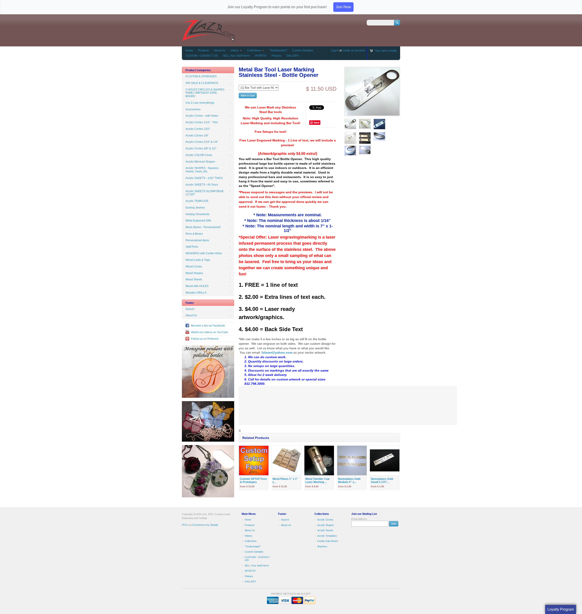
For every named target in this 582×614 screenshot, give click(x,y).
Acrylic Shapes (325, 525)
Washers (322, 546)
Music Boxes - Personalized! (203, 227)
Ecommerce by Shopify (205, 524)
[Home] (209, 39)
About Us (219, 50)
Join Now (343, 7)
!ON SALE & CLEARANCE (202, 83)
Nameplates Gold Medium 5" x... (349, 480)
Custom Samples (302, 50)
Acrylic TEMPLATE (197, 201)
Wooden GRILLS (196, 292)
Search (190, 309)
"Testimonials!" (278, 50)
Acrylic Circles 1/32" (198, 129)
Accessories (193, 109)
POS (184, 524)
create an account (354, 50)
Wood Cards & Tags (198, 260)
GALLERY (292, 55)
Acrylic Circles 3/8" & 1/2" (201, 148)
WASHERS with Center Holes (204, 253)
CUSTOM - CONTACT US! (202, 55)
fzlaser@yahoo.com (277, 352)
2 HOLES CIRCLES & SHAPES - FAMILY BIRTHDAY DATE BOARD (206, 93)
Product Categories (198, 70)
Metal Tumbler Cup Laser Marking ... (317, 480)
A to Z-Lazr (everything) (200, 102)
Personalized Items (197, 240)
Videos (234, 50)
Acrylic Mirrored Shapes (200, 161)
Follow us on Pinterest (204, 338)
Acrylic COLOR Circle (199, 155)
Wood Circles (194, 266)
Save (316, 122)
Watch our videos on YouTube (209, 332)
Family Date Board (327, 541)
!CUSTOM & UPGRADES (201, 76)
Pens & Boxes (194, 233)
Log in (335, 50)
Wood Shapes (194, 273)
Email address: (359, 519)
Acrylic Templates (327, 535)
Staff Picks (192, 246)
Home (189, 50)
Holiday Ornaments (197, 214)
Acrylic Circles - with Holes (202, 115)
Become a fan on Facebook (208, 325)
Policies (276, 55)
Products (203, 50)
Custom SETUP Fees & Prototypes (253, 480)
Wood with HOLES (197, 286)
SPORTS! (260, 55)
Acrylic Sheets (325, 530)
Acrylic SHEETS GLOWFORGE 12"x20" (205, 193)
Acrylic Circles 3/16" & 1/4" (202, 141)
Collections (254, 50)
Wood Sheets (194, 279)
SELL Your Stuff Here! (236, 55)
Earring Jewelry (195, 207)
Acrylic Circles (325, 519)
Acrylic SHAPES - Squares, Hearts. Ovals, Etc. (202, 169)
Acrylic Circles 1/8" (197, 135)
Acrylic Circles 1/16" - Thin (202, 122)
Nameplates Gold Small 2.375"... (382, 480)
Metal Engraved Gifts (198, 220)
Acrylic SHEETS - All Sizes (202, 184)
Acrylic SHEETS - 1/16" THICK (204, 178)
